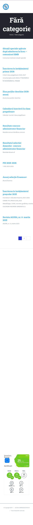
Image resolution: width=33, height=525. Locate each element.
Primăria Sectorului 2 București (13, 416)
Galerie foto (7, 375)
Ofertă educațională (10, 380)
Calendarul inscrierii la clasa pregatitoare (12, 310)
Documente (7, 365)
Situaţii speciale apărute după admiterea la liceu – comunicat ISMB (15, 51)
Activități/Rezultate (10, 346)
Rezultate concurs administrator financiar (14, 318)
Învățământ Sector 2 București (13, 426)
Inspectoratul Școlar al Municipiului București (15, 409)
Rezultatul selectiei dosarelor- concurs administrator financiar (14, 146)
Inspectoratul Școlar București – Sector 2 (16, 421)
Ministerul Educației (10, 403)
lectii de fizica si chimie (11, 440)
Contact (6, 356)
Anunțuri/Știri (8, 351)
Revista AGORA (8, 390)
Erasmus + (7, 370)
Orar (5, 385)
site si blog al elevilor (10, 435)
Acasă (5, 341)
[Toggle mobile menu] (29, 5)
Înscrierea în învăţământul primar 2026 (16, 299)
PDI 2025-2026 (9, 163)
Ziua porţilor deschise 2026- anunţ (15, 304)
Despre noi (7, 361)
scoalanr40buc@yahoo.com (14, 271)
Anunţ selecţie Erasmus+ (15, 177)
